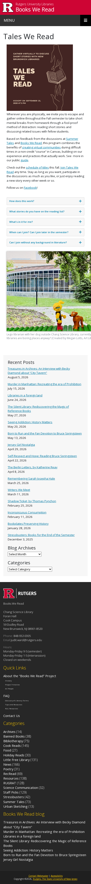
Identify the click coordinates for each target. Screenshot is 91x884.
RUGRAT (9, 783)
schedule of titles (37, 167)
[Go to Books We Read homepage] (19, 597)
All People (9, 688)
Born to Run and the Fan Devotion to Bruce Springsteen (45, 433)
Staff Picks (11, 792)
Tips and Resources (13, 704)
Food (7, 750)
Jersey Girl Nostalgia (21, 445)
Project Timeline (12, 685)
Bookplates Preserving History (28, 524)
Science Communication (20, 787)
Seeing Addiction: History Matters (30, 422)
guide (24, 160)
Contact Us (11, 715)
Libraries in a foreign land (25, 395)
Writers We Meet (19, 490)
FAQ (6, 696)
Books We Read (35, 9)
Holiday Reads (13, 755)
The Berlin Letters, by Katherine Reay (32, 467)
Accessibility (57, 875)
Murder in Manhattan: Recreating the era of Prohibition (44, 384)
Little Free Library (16, 759)
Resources (11, 778)
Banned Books (14, 736)
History (8, 681)
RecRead (9, 773)
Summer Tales (14, 801)
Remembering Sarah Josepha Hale (31, 478)
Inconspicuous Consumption (27, 512)
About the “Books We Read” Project (29, 676)
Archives (9, 731)
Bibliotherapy (13, 741)
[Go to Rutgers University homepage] (8, 7)
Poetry (8, 769)
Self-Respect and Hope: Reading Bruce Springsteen (42, 456)
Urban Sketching (15, 806)
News (7, 764)
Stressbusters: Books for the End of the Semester (41, 535)
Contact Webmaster (38, 875)
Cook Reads (12, 745)
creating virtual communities (41, 147)
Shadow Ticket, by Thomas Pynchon (32, 501)
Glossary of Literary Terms (17, 701)
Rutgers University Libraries (35, 4)
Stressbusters (13, 797)
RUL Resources (11, 708)
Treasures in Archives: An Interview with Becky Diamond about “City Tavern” (39, 371)
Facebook (30, 188)
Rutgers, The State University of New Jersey (55, 878)
